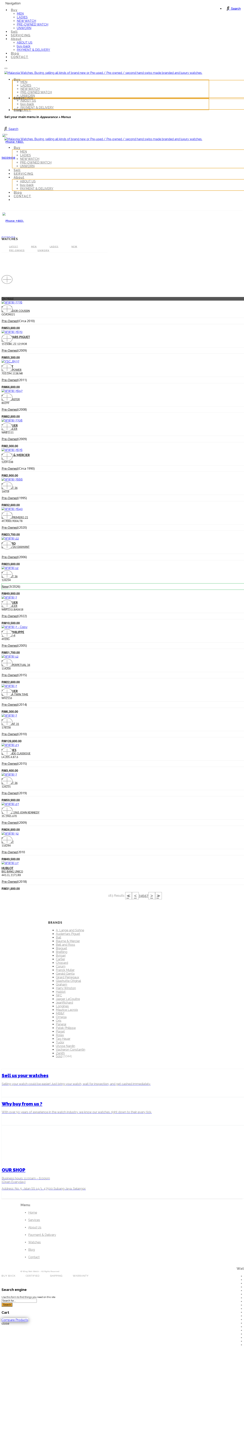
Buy (14, 10)
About (16, 39)
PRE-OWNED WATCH (32, 24)
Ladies (54, 247)
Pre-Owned (17, 250)
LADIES (22, 17)
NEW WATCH (26, 21)
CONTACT (19, 57)
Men (34, 247)
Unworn (43, 250)
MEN (20, 13)
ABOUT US (24, 42)
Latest (13, 247)
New (74, 247)
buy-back (23, 46)
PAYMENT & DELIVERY (33, 50)
